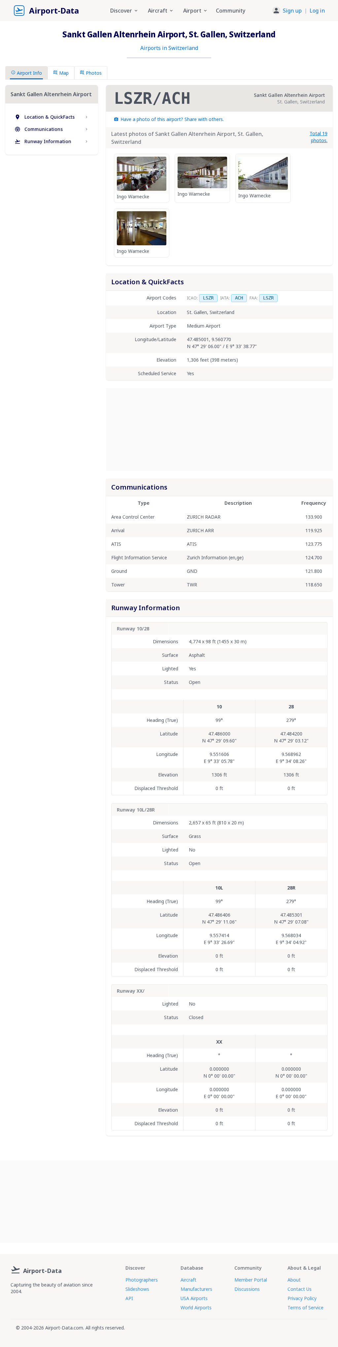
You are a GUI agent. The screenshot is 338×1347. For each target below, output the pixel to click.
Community (230, 10)
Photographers (141, 1280)
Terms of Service (305, 1307)
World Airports (196, 1307)
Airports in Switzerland (169, 48)
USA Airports (194, 1298)
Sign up (292, 10)
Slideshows (137, 1289)
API (129, 1298)
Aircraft (188, 1280)
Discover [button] (121, 10)
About (294, 1280)
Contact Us (299, 1289)
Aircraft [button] (157, 10)
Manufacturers (196, 1289)
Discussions (247, 1289)
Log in (317, 10)
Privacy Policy (302, 1298)
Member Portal (250, 1280)
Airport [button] (192, 10)
